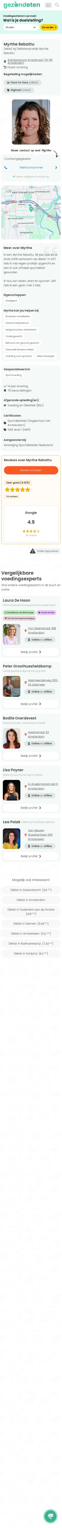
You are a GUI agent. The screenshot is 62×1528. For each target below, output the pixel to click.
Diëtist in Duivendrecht (31, 890)
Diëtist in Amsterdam (31, 900)
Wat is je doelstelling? (23, 20)
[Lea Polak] (11, 838)
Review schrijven (31, 470)
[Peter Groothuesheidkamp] (11, 686)
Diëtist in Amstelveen (31, 934)
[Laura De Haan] (11, 634)
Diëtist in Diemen (31, 924)
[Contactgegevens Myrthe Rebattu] (50, 1516)
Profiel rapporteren (47, 551)
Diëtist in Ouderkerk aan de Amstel (31, 912)
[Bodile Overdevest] (11, 738)
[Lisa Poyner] (11, 790)
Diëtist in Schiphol (31, 953)
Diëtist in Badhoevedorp (31, 944)
